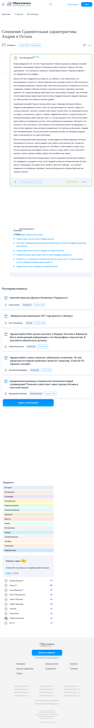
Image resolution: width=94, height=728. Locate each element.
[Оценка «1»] (67, 182)
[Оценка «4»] (75, 182)
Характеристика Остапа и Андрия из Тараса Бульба (40, 250)
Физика (8, 532)
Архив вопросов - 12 (72, 695)
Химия (7, 523)
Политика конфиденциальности (47, 703)
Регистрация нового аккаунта (47, 658)
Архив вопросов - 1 (21, 686)
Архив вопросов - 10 (72, 689)
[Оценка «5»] (77, 182)
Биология (8, 514)
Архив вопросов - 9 (71, 686)
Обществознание (36, 393)
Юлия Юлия (14, 613)
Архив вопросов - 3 (21, 692)
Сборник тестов (51, 664)
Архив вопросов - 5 (46, 686)
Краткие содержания (24, 668)
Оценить (84, 182)
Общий (16, 573)
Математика (10, 528)
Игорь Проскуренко (17, 595)
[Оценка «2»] (70, 182)
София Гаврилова (16, 604)
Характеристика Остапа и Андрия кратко (35, 239)
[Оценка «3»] (72, 182)
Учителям (74, 668)
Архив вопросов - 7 (46, 692)
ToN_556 (13, 609)
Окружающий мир (12, 510)
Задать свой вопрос (28, 402)
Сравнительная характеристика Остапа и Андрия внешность (44, 255)
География (9, 496)
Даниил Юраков (16, 581)
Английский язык (11, 537)
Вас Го (12, 623)
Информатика (10, 550)
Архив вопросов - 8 (46, 695)
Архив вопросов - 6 (46, 689)
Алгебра (8, 541)
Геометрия (9, 546)
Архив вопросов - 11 (72, 692)
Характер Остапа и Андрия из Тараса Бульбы (37, 266)
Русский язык (10, 501)
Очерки (19, 673)
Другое (8, 519)
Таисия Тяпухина (16, 599)
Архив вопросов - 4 (21, 695)
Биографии (20, 664)
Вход (87, 4)
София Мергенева (17, 618)
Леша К (12, 585)
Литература (36, 45)
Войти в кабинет (47, 652)
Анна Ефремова (16, 590)
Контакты (73, 664)
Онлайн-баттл (50, 668)
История (29, 323)
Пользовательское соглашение (47, 700)
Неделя (9, 573)
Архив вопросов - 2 (21, 689)
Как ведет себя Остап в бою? (30, 235)
